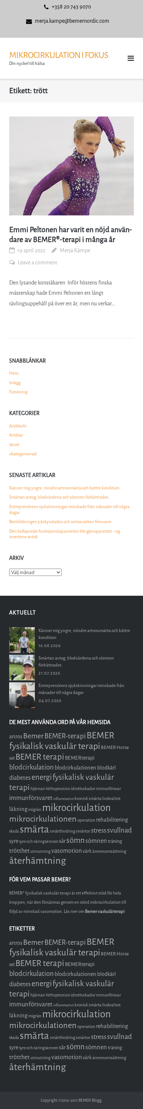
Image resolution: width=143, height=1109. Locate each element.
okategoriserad (23, 454)
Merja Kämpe (75, 250)
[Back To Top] (125, 1091)
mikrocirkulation (76, 807)
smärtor (83, 831)
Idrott (14, 445)
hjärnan (37, 789)
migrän (34, 809)
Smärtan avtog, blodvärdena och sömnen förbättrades (59, 497)
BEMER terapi (39, 757)
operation (86, 820)
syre (13, 841)
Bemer (33, 736)
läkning (18, 809)
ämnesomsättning (109, 851)
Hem (13, 373)
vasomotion (66, 851)
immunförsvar (108, 789)
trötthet (19, 851)
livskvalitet (111, 798)
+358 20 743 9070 (71, 6)
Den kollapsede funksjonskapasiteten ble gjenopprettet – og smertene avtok (64, 534)
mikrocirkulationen (43, 819)
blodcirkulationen (75, 767)
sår (62, 841)
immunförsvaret (30, 798)
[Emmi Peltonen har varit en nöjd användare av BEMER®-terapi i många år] (71, 166)
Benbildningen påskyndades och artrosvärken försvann (60, 522)
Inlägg (15, 383)
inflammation (63, 798)
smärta (34, 829)
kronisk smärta (88, 798)
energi (42, 777)
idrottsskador (83, 789)
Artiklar (16, 435)
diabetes (20, 778)
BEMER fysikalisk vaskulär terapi (61, 741)
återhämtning (37, 860)
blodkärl (106, 767)
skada (14, 831)
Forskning (18, 392)
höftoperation (58, 789)
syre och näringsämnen (38, 841)
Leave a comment (37, 262)
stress (98, 830)
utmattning (40, 851)
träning (115, 841)
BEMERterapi (80, 757)
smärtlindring (62, 831)
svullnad (119, 830)
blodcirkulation (31, 767)
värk (87, 851)
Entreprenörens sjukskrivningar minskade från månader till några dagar (69, 509)
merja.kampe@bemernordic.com (72, 21)
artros (15, 736)
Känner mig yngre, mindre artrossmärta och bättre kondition (64, 488)
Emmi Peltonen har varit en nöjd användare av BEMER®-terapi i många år (70, 235)
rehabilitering (112, 819)
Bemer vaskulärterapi (105, 911)
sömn (75, 840)
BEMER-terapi (65, 736)
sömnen (96, 841)
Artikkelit (17, 426)
